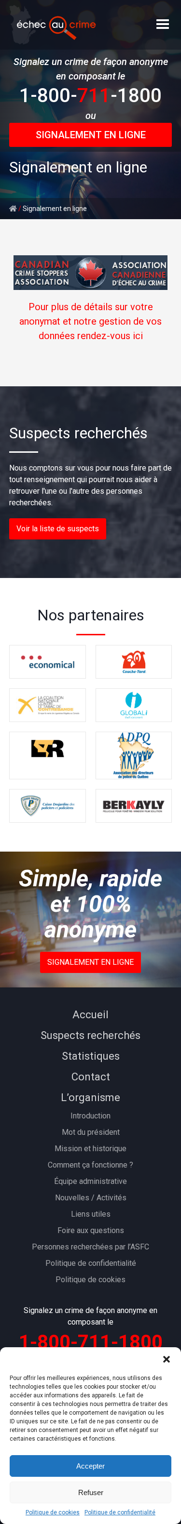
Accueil (90, 1015)
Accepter (90, 1466)
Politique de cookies (53, 1512)
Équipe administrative (90, 1181)
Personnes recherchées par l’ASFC (90, 1246)
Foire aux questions (90, 1230)
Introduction (90, 1115)
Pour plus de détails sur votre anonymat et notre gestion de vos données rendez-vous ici (90, 321)
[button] (166, 1359)
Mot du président (91, 1132)
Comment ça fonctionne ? (90, 1164)
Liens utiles (91, 1214)
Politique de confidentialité (119, 1512)
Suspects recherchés (90, 1035)
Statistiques (91, 1056)
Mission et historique (90, 1148)
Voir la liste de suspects (57, 528)
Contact (90, 1077)
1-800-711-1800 (91, 1342)
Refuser (90, 1492)
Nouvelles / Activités (90, 1197)
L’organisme (90, 1097)
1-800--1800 (90, 95)
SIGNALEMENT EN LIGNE (91, 135)
